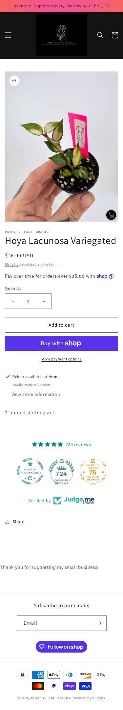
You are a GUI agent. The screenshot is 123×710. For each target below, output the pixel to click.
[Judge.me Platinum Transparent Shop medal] (30, 471)
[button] (8, 35)
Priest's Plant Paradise (51, 698)
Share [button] (18, 522)
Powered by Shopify (88, 698)
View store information (35, 394)
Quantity (13, 288)
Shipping (12, 264)
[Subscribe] (99, 623)
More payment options (61, 358)
